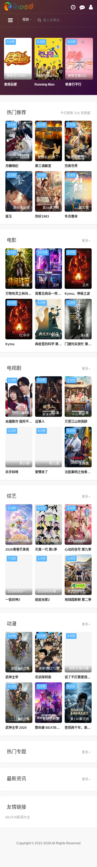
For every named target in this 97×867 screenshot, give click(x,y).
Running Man (37, 84)
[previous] (6, 62)
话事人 (40, 422)
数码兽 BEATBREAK (50, 728)
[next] (90, 62)
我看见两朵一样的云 (49, 294)
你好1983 (42, 216)
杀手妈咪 (11, 472)
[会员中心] (91, 7)
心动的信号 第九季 (78, 549)
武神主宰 (11, 677)
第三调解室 (43, 166)
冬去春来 (71, 216)
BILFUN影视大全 (17, 817)
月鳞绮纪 (11, 166)
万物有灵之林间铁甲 (19, 294)
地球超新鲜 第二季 (78, 600)
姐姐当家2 (42, 600)
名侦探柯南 (43, 677)
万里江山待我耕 (76, 422)
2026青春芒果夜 (17, 549)
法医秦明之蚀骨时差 (79, 472)
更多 (85, 241)
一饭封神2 (12, 600)
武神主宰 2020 (16, 728)
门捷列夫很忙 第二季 (80, 344)
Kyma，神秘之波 (77, 294)
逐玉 (8, 216)
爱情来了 (41, 472)
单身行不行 (66, 84)
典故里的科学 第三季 (50, 344)
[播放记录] (73, 7)
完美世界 (71, 166)
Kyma (10, 344)
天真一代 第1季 (46, 549)
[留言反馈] (82, 7)
